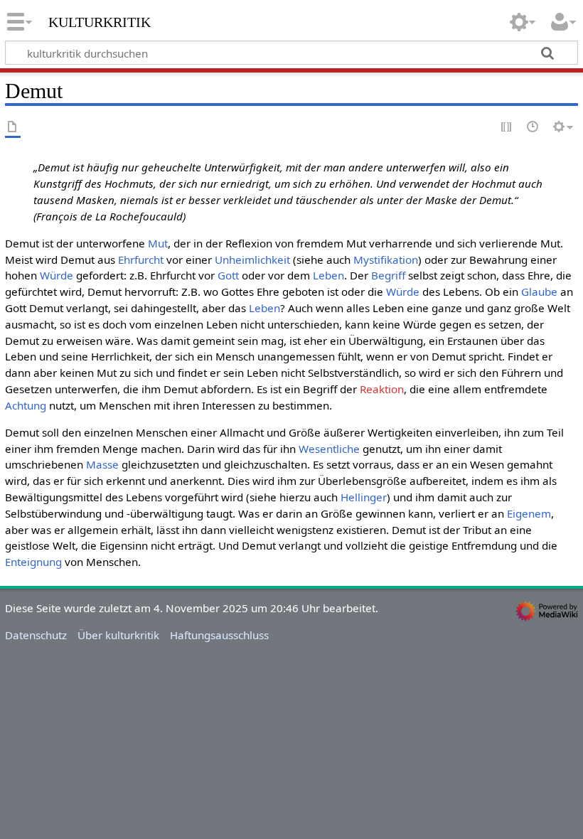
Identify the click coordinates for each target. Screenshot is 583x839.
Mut (158, 243)
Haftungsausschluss (219, 635)
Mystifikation (385, 259)
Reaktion (382, 389)
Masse (102, 464)
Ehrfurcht (141, 259)
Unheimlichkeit (252, 259)
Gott (228, 275)
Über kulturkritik (118, 635)
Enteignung (33, 562)
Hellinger (364, 497)
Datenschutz (36, 635)
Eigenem (529, 513)
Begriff (388, 275)
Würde (56, 275)
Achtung (25, 405)
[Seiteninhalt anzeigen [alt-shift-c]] (13, 127)
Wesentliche (329, 449)
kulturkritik (99, 21)
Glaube (539, 291)
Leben (328, 275)
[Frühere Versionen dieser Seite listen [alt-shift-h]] (533, 127)
